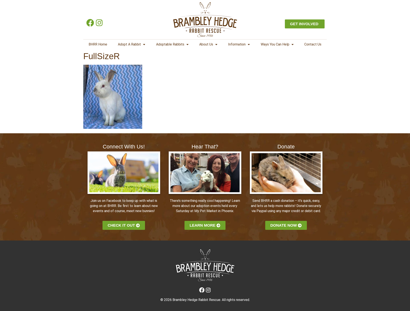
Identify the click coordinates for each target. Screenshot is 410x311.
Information (237, 44)
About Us (206, 44)
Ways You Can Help (275, 44)
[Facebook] (90, 22)
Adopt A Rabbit (129, 44)
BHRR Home (98, 44)
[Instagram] (99, 22)
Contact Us (312, 44)
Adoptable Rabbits (170, 44)
